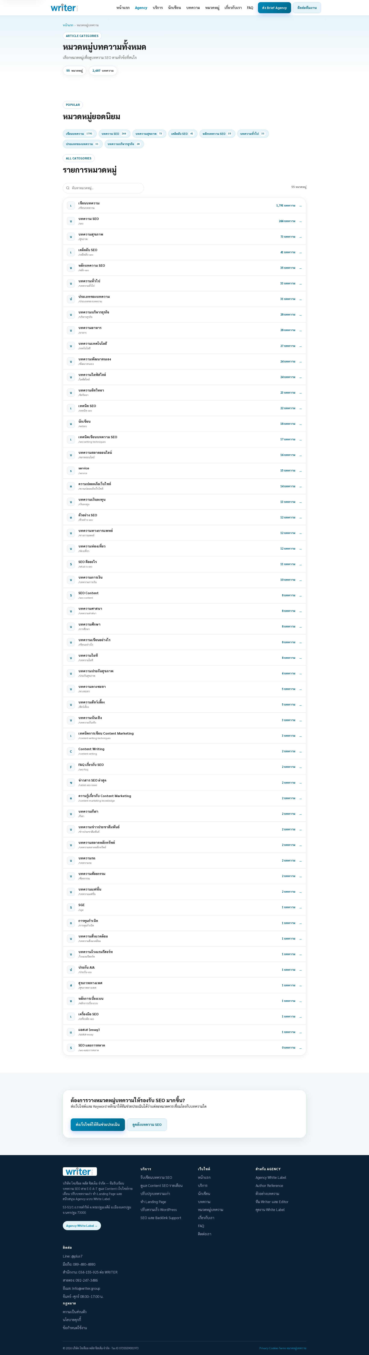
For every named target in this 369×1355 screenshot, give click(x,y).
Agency (141, 7)
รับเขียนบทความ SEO (156, 1177)
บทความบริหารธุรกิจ (124, 144)
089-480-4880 (84, 1264)
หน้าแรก (123, 7)
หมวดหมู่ (212, 7)
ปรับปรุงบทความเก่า (155, 1193)
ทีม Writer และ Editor (272, 1201)
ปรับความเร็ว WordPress (159, 1209)
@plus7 (76, 1256)
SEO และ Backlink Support (161, 1217)
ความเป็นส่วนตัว (74, 1311)
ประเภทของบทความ (82, 144)
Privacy (263, 1348)
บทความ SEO (114, 133)
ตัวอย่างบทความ (267, 1193)
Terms (282, 1348)
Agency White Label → (82, 1225)
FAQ (250, 7)
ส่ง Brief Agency (274, 7)
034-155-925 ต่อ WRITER (97, 1272)
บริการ (158, 7)
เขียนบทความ (79, 133)
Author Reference (269, 1185)
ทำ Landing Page (153, 1201)
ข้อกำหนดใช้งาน (75, 1327)
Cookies (273, 1348)
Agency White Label (271, 1177)
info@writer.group (86, 1288)
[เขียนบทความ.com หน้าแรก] (65, 7)
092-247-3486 (87, 1280)
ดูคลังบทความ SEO (147, 1124)
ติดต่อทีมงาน (307, 7)
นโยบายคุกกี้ (72, 1319)
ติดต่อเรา (204, 1233)
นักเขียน (174, 7)
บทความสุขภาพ (149, 133)
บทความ (193, 7)
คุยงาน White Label (270, 1209)
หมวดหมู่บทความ (210, 1209)
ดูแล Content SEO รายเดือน (162, 1185)
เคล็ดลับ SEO (182, 133)
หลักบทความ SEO (217, 133)
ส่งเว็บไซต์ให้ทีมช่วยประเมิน (98, 1124)
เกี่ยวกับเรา (233, 7)
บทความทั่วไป (252, 133)
